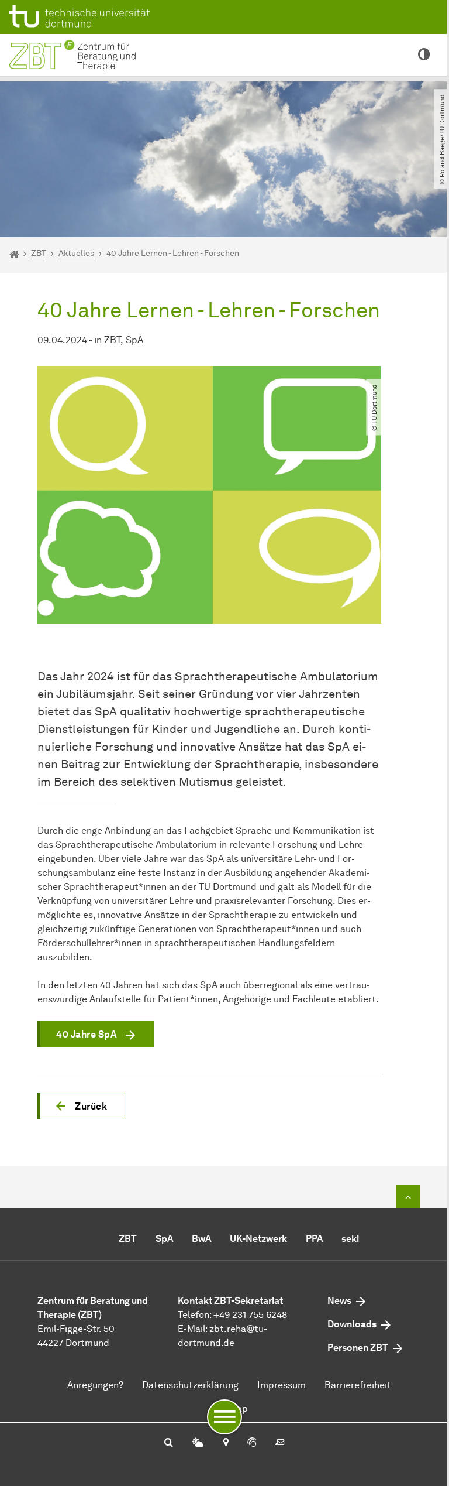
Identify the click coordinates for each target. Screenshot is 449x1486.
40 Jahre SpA (86, 1034)
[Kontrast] (424, 55)
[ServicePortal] (252, 1443)
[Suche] (168, 1443)
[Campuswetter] (197, 1443)
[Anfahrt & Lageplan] (225, 1443)
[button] (81, 1106)
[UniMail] (280, 1443)
